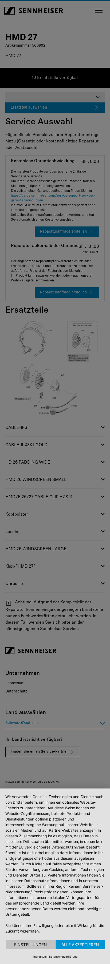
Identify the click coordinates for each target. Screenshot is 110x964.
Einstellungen (30, 944)
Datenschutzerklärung (63, 956)
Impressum (40, 956)
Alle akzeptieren (80, 944)
